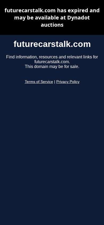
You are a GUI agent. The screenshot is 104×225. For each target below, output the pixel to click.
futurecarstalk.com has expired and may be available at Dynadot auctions (52, 17)
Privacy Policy (67, 82)
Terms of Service (39, 82)
